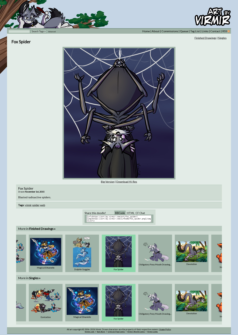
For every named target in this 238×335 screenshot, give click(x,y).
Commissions (170, 31)
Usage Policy (165, 329)
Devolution (191, 264)
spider (36, 205)
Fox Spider (119, 269)
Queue (184, 31)
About (156, 31)
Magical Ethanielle (45, 267)
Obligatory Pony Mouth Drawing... (155, 264)
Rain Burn (101, 332)
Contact (215, 31)
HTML (130, 213)
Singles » (34, 278)
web (42, 205)
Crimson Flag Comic (116, 332)
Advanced (52, 32)
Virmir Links (152, 332)
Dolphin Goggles (82, 269)
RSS (225, 31)
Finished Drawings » (42, 228)
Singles (222, 38)
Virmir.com (89, 332)
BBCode (120, 213)
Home (146, 31)
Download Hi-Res (126, 181)
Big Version (107, 181)
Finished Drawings (205, 38)
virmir (28, 205)
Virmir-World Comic (136, 332)
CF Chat (140, 213)
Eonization (46, 317)
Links (205, 31)
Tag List (195, 31)
